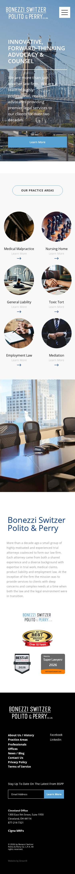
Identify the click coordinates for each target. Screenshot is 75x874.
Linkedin (55, 739)
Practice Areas (18, 739)
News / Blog (16, 753)
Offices (13, 749)
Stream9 (23, 860)
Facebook (56, 735)
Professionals (17, 744)
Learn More (37, 142)
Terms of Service (19, 766)
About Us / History (21, 735)
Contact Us (15, 758)
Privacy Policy (17, 762)
